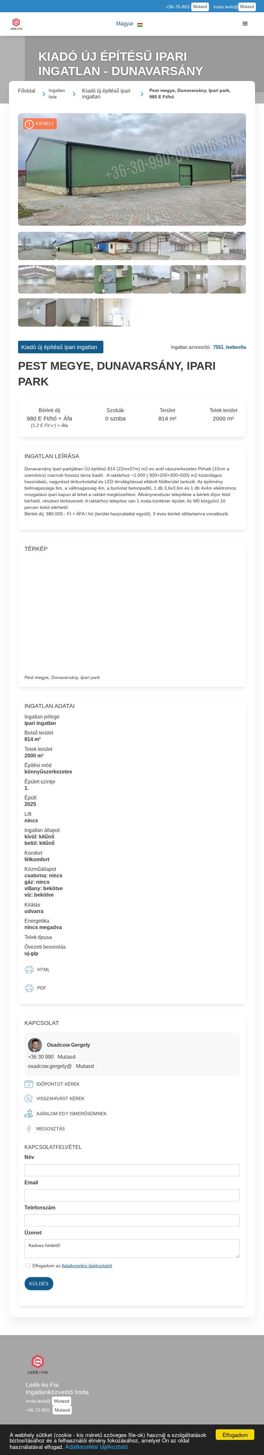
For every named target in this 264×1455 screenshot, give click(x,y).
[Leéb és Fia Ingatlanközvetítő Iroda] (16, 24)
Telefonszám (39, 1207)
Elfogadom (235, 1435)
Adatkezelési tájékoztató (96, 1446)
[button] (129, 24)
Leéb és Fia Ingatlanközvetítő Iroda (57, 1388)
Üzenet (33, 1232)
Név (29, 1157)
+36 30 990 (41, 1057)
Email (31, 1182)
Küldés (38, 1283)
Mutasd (200, 7)
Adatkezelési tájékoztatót (86, 1265)
